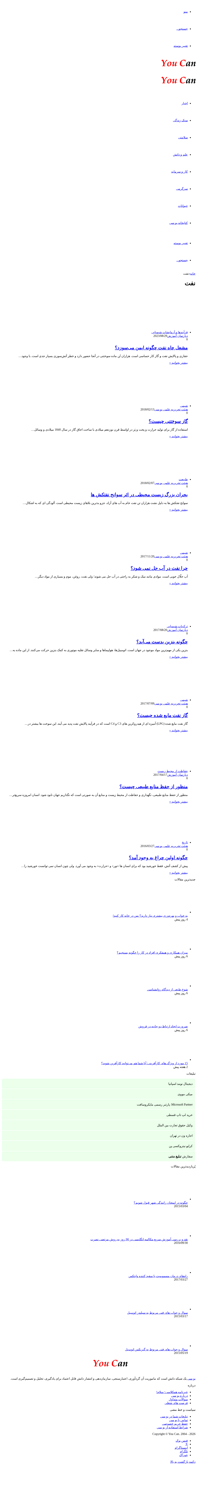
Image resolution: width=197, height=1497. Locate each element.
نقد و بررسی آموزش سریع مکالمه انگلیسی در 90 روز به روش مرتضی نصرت (139, 1239)
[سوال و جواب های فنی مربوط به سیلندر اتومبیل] (166, 1309)
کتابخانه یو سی (178, 223)
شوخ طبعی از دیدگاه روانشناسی (167, 989)
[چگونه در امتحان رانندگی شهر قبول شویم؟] (166, 1199)
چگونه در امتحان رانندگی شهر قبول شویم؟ (161, 1202)
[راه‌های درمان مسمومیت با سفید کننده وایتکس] (166, 1272)
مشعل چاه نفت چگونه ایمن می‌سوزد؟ (151, 347)
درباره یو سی (179, 1395)
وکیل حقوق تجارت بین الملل (175, 1125)
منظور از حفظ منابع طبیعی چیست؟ (153, 786)
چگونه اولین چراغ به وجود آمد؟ (158, 857)
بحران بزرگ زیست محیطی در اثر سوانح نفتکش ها (139, 494)
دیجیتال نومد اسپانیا (180, 1083)
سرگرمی (182, 188)
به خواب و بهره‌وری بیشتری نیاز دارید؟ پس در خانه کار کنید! (150, 915)
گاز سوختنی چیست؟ (168, 421)
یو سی (191, 1378)
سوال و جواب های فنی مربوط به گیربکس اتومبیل (156, 1349)
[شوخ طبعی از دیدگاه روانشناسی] (166, 985)
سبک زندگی (180, 120)
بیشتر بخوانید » (178, 362)
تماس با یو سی (178, 1420)
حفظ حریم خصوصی (175, 1423)
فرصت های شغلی (176, 1403)
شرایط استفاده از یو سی (172, 1427)
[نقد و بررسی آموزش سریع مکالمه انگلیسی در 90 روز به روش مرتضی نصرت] (166, 1235)
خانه (192, 273)
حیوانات (183, 205)
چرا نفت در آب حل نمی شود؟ (159, 568)
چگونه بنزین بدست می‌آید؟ (162, 641)
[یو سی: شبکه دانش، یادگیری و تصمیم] (166, 66)
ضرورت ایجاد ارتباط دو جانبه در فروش (163, 1026)
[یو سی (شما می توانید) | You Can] (98, 1362)
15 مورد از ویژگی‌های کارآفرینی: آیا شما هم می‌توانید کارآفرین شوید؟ (144, 1063)
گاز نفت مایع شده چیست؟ (162, 715)
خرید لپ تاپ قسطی (179, 1115)
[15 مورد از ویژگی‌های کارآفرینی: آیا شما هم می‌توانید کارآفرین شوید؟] (166, 1059)
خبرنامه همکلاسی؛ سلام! (172, 1392)
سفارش (181, 1156)
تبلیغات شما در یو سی (174, 1416)
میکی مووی (185, 1094)
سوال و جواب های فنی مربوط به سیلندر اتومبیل (157, 1312)
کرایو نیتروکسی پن (181, 1146)
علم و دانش (180, 154)
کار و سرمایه (179, 171)
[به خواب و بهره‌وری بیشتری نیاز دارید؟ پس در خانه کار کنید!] (166, 912)
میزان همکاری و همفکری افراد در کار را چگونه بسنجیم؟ (152, 952)
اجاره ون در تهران (181, 1135)
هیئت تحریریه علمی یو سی (171, 409)
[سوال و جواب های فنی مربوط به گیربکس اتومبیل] (166, 1345)
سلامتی (183, 137)
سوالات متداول (178, 1399)
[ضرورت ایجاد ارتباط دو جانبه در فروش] (166, 1022)
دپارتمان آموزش (177, 335)
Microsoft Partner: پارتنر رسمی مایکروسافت (165, 1104)
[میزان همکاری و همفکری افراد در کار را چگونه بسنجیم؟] (166, 949)
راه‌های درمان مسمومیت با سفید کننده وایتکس (158, 1276)
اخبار (185, 103)
